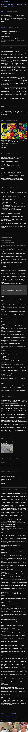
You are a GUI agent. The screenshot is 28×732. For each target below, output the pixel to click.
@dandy (2, 462)
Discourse (10, 719)
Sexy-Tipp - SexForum (5, 1)
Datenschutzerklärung (15, 716)
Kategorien (8, 713)
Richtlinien (14, 713)
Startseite (2, 713)
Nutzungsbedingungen (5, 716)
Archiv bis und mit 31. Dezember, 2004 (14, 4)
